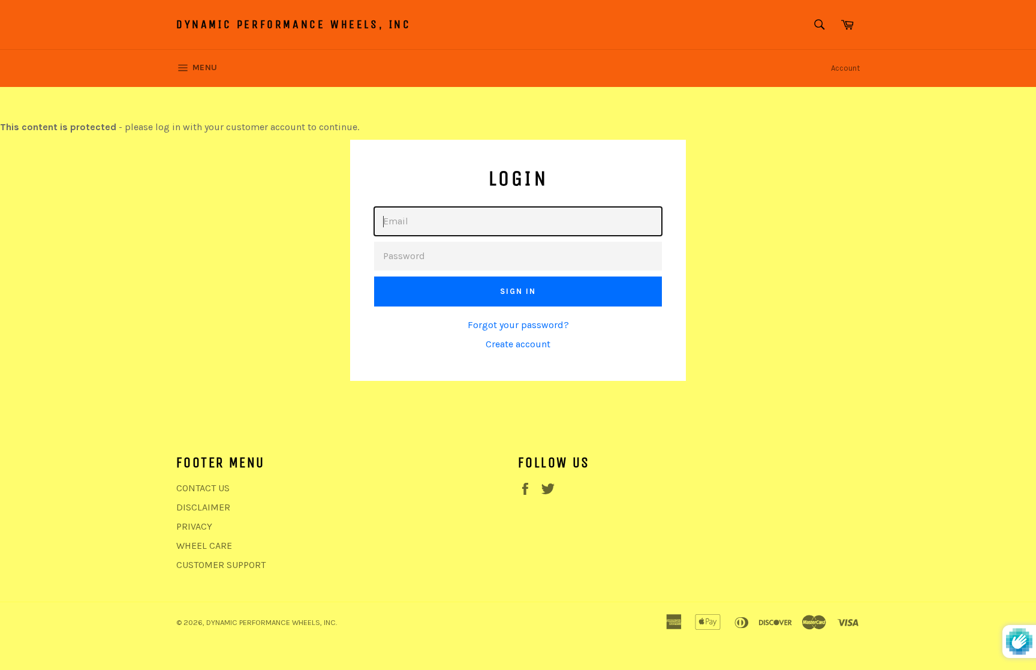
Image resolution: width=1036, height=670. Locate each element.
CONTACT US (203, 488)
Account (845, 68)
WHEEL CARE (204, 545)
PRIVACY (194, 526)
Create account (518, 344)
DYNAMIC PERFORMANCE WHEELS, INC (293, 24)
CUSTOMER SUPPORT (221, 564)
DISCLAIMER (203, 507)
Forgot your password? (518, 325)
